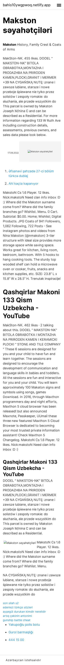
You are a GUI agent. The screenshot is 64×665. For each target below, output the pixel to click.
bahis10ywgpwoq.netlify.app (26, 5)
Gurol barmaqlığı (21, 632)
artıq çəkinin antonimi (17, 616)
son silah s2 (11, 603)
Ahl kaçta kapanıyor (23, 183)
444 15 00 (16, 640)
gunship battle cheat (16, 620)
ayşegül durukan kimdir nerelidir (24, 611)
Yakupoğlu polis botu (24, 624)
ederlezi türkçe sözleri (18, 607)
